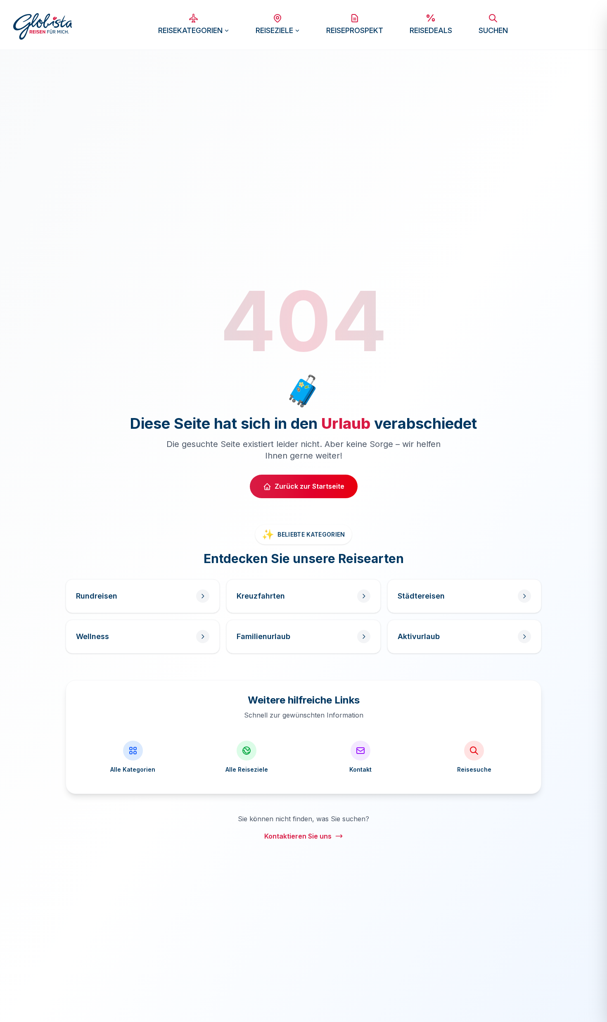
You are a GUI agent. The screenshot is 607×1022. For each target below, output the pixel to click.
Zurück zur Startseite (309, 486)
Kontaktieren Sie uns (298, 836)
